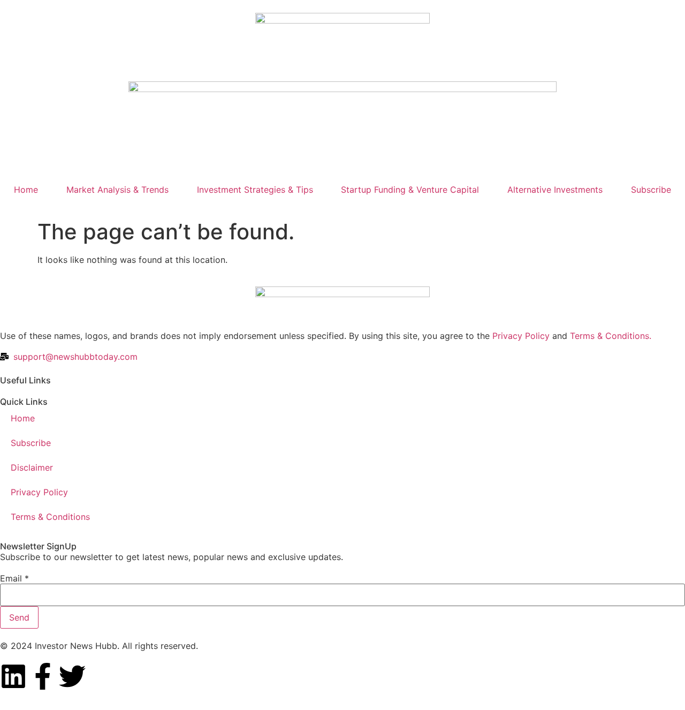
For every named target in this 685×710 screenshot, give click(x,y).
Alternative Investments (555, 189)
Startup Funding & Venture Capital (410, 189)
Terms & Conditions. (610, 335)
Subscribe (651, 189)
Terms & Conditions (50, 516)
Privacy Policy (521, 335)
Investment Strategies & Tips (255, 189)
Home (26, 189)
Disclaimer (32, 467)
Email (14, 578)
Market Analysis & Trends (117, 189)
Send (19, 617)
